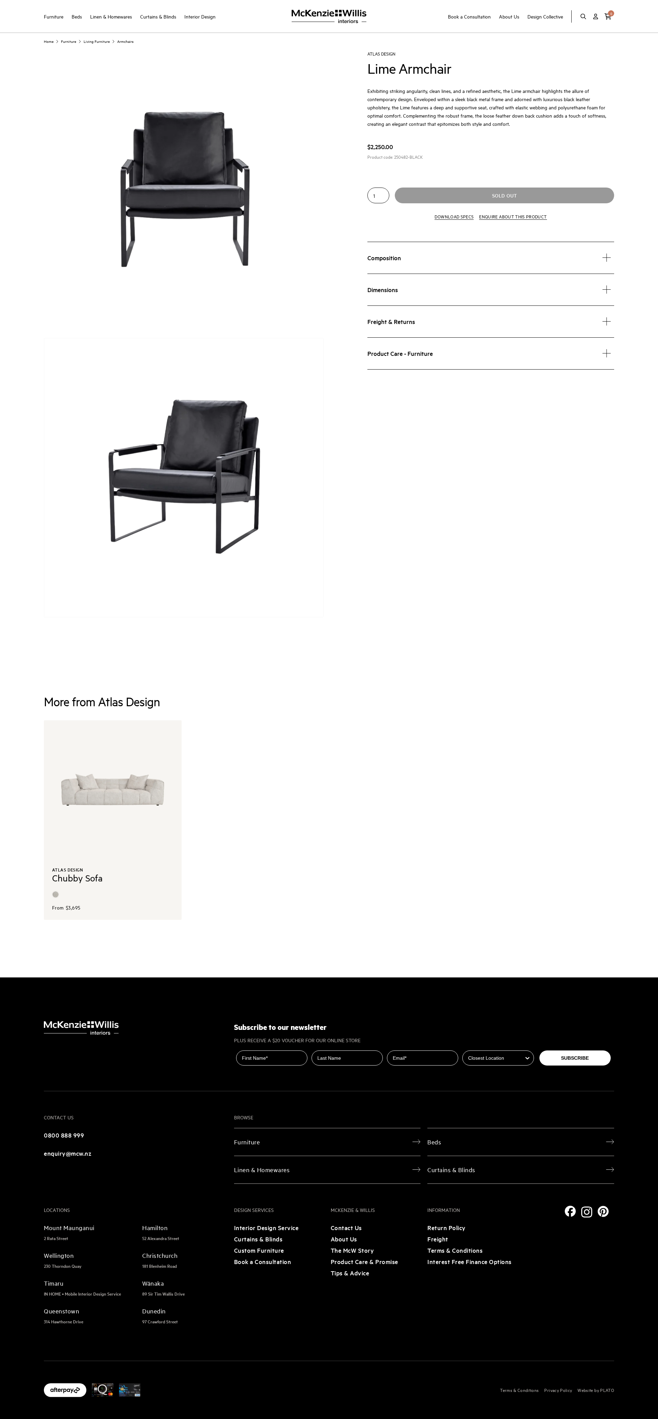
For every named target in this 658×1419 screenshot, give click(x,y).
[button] (608, 16)
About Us (509, 16)
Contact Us (346, 1227)
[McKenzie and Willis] (329, 16)
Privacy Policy (558, 1390)
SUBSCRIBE (575, 1058)
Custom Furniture (259, 1250)
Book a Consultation (469, 16)
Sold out (504, 195)
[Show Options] (527, 1058)
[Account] (595, 16)
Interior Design (200, 16)
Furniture (53, 16)
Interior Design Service (266, 1227)
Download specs (454, 216)
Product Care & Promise (364, 1261)
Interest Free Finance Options (469, 1261)
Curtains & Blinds (158, 16)
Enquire (513, 216)
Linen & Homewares (111, 16)
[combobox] (496, 1058)
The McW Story (352, 1250)
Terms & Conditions (455, 1250)
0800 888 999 (64, 1135)
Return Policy (446, 1227)
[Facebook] (570, 1211)
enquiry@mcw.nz (68, 1153)
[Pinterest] (603, 1211)
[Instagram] (586, 1212)
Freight (437, 1239)
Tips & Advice (350, 1273)
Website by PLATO (595, 1390)
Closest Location (482, 1045)
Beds (77, 16)
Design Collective (545, 16)
